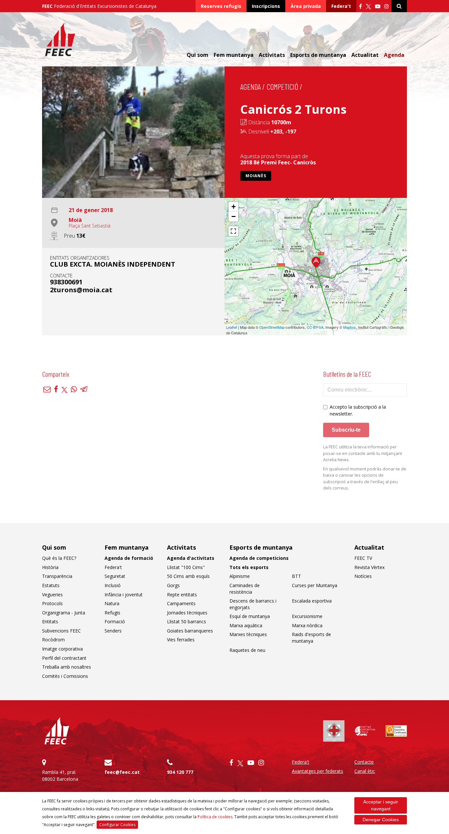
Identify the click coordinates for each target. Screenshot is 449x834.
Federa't (341, 6)
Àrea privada (306, 6)
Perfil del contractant (64, 658)
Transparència (57, 576)
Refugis (112, 612)
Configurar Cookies (117, 824)
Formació (115, 621)
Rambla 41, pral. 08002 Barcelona (60, 775)
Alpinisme (239, 576)
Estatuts (50, 585)
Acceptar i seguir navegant (380, 805)
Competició (282, 86)
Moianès (256, 176)
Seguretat (115, 576)
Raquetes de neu (247, 650)
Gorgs (173, 585)
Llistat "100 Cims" (186, 567)
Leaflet (231, 327)
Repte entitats (182, 594)
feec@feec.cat (122, 772)
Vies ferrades (181, 639)
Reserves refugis (221, 6)
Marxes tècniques (248, 634)
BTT (296, 576)
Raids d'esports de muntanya (311, 637)
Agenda (394, 55)
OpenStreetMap (272, 327)
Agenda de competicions (259, 558)
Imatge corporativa (62, 649)
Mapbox (349, 327)
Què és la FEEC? (59, 558)
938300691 (66, 281)
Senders (113, 631)
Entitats (50, 621)
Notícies (363, 576)
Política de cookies (215, 817)
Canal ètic (364, 771)
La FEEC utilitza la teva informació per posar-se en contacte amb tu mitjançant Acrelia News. (362, 453)
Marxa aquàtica (245, 625)
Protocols (52, 603)
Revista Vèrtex (369, 567)
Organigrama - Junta (63, 612)
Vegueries (52, 594)
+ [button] (233, 207)
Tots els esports (249, 567)
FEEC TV (363, 558)
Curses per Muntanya (314, 585)
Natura (112, 603)
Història (50, 567)
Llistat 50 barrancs (186, 621)
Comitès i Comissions (65, 676)
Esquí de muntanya (249, 616)
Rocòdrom (53, 639)
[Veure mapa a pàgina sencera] (233, 231)
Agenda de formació (129, 558)
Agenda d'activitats (190, 558)
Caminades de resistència (244, 588)
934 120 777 (180, 772)
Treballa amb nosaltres (66, 667)
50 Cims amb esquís (188, 576)
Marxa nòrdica (307, 625)
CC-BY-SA (315, 327)
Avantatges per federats (317, 771)
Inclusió (113, 585)
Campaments (181, 603)
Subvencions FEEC (61, 631)
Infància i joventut (124, 594)
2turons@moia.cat (81, 289)
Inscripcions (266, 6)
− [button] (233, 216)
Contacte (364, 762)
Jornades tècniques (187, 612)
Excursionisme (307, 616)
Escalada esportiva (312, 601)
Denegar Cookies (381, 819)
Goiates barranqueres (190, 631)
